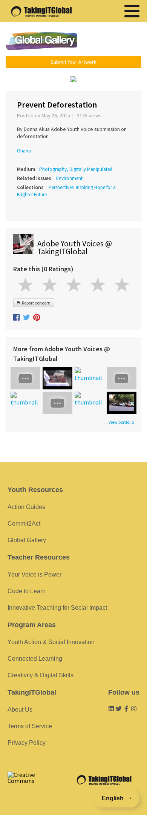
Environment (69, 178)
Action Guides (26, 507)
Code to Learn (27, 591)
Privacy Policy (27, 743)
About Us (20, 709)
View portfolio (121, 422)
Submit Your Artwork (73, 61)
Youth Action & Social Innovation (51, 642)
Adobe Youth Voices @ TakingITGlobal (74, 247)
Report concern (35, 303)
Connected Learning (35, 658)
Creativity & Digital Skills (41, 675)
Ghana (24, 150)
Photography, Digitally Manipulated (75, 169)
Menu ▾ (113, 41)
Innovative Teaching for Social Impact (57, 607)
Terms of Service (30, 726)
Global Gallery (41, 41)
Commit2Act (24, 523)
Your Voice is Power (34, 574)
